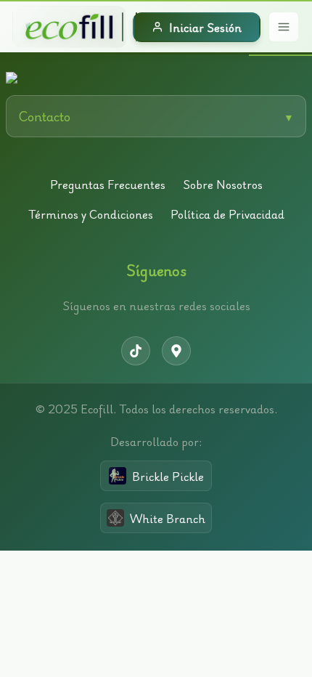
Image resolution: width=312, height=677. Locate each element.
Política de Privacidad (227, 214)
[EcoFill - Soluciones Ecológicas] (69, 27)
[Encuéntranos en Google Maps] (176, 350)
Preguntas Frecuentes (107, 184)
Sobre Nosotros (223, 184)
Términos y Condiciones (90, 214)
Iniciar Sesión (205, 27)
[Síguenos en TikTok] (135, 350)
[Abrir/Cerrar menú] (284, 27)
